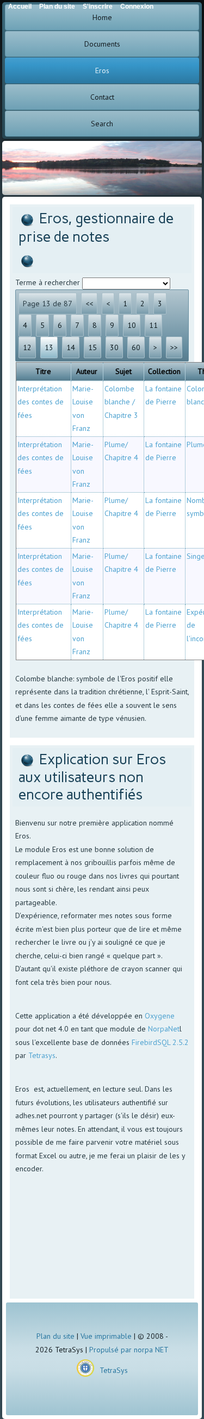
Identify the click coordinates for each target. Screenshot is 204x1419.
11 (153, 325)
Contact (102, 97)
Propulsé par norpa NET (129, 1349)
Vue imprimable (106, 1336)
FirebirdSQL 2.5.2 (160, 1042)
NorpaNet (164, 1029)
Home (102, 17)
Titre (43, 371)
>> (174, 347)
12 (27, 347)
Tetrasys (41, 1055)
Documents (102, 44)
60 (136, 347)
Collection (164, 371)
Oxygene (160, 1016)
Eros (102, 70)
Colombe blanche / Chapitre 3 (121, 402)
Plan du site (55, 1336)
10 (131, 325)
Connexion (136, 6)
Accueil (20, 6)
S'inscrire (98, 6)
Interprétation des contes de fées (40, 402)
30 (114, 347)
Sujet (123, 371)
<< (89, 303)
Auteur (86, 371)
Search (102, 123)
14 (70, 347)
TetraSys (114, 1370)
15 (92, 347)
